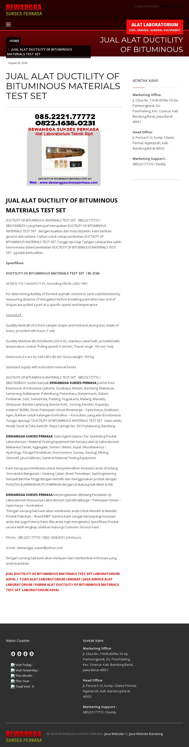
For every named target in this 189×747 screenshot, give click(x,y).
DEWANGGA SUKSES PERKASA (29, 436)
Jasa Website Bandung (146, 734)
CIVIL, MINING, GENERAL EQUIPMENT (155, 27)
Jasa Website (114, 734)
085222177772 (171, 6)
